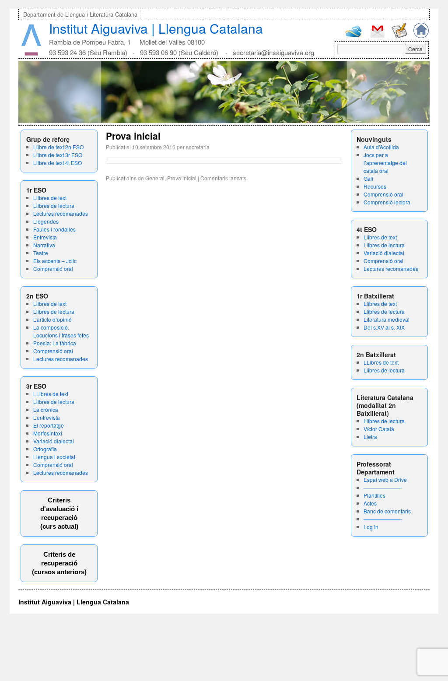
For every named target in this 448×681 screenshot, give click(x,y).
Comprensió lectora (387, 202)
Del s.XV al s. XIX (384, 327)
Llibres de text (49, 197)
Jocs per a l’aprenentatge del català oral (385, 162)
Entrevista (45, 237)
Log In (371, 526)
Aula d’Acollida (381, 147)
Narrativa (44, 245)
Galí (368, 178)
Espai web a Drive (385, 479)
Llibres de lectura (53, 205)
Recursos (375, 186)
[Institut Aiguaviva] (31, 53)
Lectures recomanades (60, 213)
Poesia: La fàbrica (54, 343)
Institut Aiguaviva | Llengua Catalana (156, 28)
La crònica (45, 409)
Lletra (370, 436)
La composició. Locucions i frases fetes (61, 331)
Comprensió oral (53, 268)
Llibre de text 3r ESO (57, 154)
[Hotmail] (354, 35)
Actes (370, 503)
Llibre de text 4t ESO (57, 162)
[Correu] (377, 36)
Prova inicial (133, 135)
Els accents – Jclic (55, 260)
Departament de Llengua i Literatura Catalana (80, 14)
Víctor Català (379, 428)
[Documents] (399, 35)
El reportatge (48, 425)
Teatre (40, 252)
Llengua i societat (54, 456)
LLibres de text (50, 393)
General (154, 178)
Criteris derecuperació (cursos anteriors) (59, 563)
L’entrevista (46, 417)
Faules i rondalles (54, 229)
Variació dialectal (53, 441)
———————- (383, 487)
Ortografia (45, 449)
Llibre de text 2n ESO (58, 147)
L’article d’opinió (52, 319)
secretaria (198, 147)
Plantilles (374, 495)
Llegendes (46, 221)
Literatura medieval (387, 319)
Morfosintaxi (47, 433)
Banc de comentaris (387, 511)
